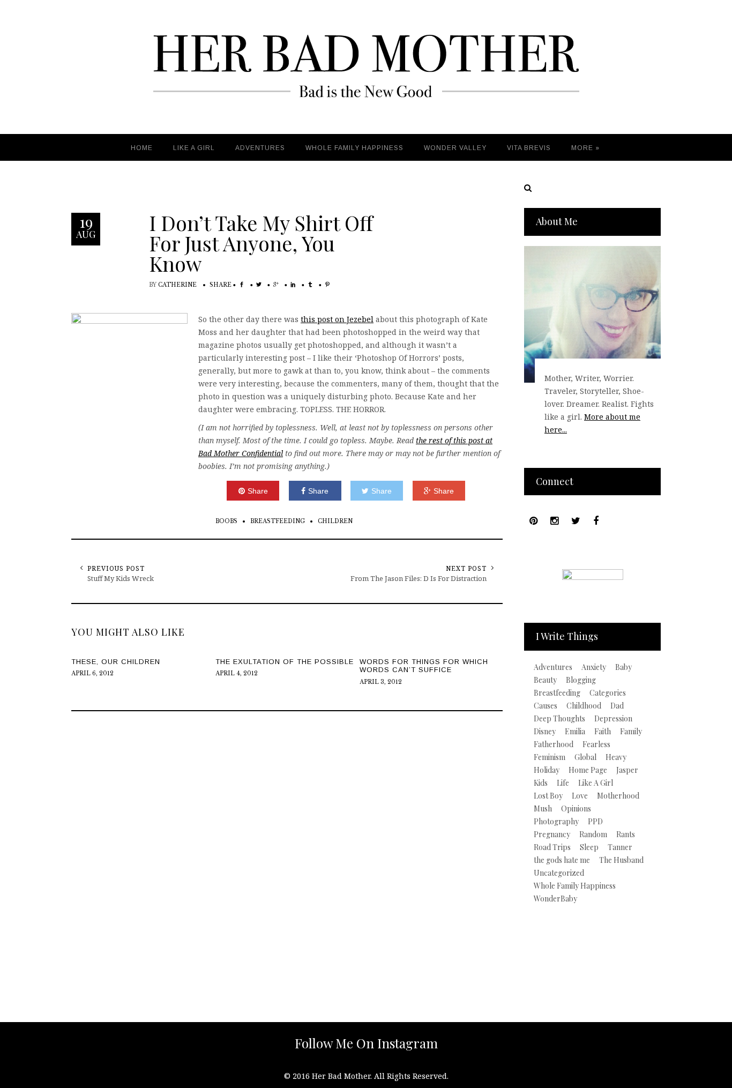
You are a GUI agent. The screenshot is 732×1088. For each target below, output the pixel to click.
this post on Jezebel (337, 319)
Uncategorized (559, 873)
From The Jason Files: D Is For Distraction (418, 578)
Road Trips (552, 847)
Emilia (575, 731)
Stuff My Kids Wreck (120, 578)
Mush (543, 809)
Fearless (596, 744)
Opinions (576, 809)
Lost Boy (548, 796)
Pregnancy (552, 834)
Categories (607, 693)
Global (585, 757)
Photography (556, 821)
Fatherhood (553, 744)
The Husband (621, 860)
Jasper (627, 770)
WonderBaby (555, 899)
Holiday (546, 770)
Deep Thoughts (559, 719)
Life (563, 783)
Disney (545, 731)
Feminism (549, 757)
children (335, 521)
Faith (602, 731)
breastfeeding (277, 521)
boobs (226, 521)
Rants (625, 834)
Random (593, 834)
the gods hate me (562, 860)
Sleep (589, 847)
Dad (617, 706)
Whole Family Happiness (575, 886)
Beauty (545, 680)
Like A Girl (595, 783)
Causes (545, 706)
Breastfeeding (557, 693)
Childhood (583, 706)
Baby (623, 667)
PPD (595, 821)
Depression (613, 719)
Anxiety (593, 667)
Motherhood (618, 796)
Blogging (581, 680)
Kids (541, 783)
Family (631, 731)
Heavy (616, 757)
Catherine (177, 284)
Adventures (553, 667)
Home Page (588, 770)
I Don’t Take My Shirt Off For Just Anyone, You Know (261, 243)
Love (580, 796)
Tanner (620, 847)
